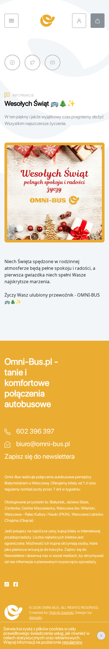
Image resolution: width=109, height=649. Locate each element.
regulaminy (72, 642)
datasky (35, 617)
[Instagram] (6, 583)
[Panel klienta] (79, 21)
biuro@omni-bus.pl (42, 444)
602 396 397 (34, 431)
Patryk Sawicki (61, 612)
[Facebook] (15, 583)
